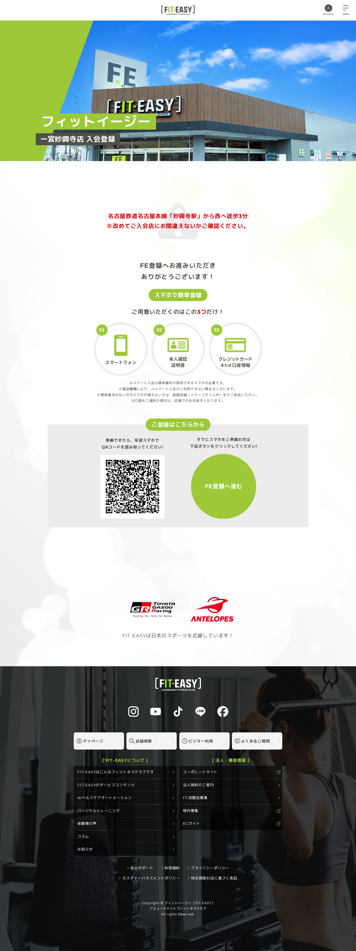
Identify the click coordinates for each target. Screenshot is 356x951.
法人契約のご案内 (198, 784)
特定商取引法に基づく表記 (214, 878)
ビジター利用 (200, 740)
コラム (83, 836)
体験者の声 (87, 823)
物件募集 (190, 810)
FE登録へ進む (224, 486)
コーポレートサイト (200, 772)
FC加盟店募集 (195, 797)
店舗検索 (144, 740)
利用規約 (172, 868)
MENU (346, 14)
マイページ (93, 740)
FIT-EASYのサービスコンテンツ (105, 784)
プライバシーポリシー (210, 868)
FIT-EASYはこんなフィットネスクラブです (115, 772)
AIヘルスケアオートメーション (104, 797)
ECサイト (191, 823)
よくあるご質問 (255, 740)
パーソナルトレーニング (98, 810)
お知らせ (85, 849)
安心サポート (142, 868)
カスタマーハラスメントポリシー (151, 878)
